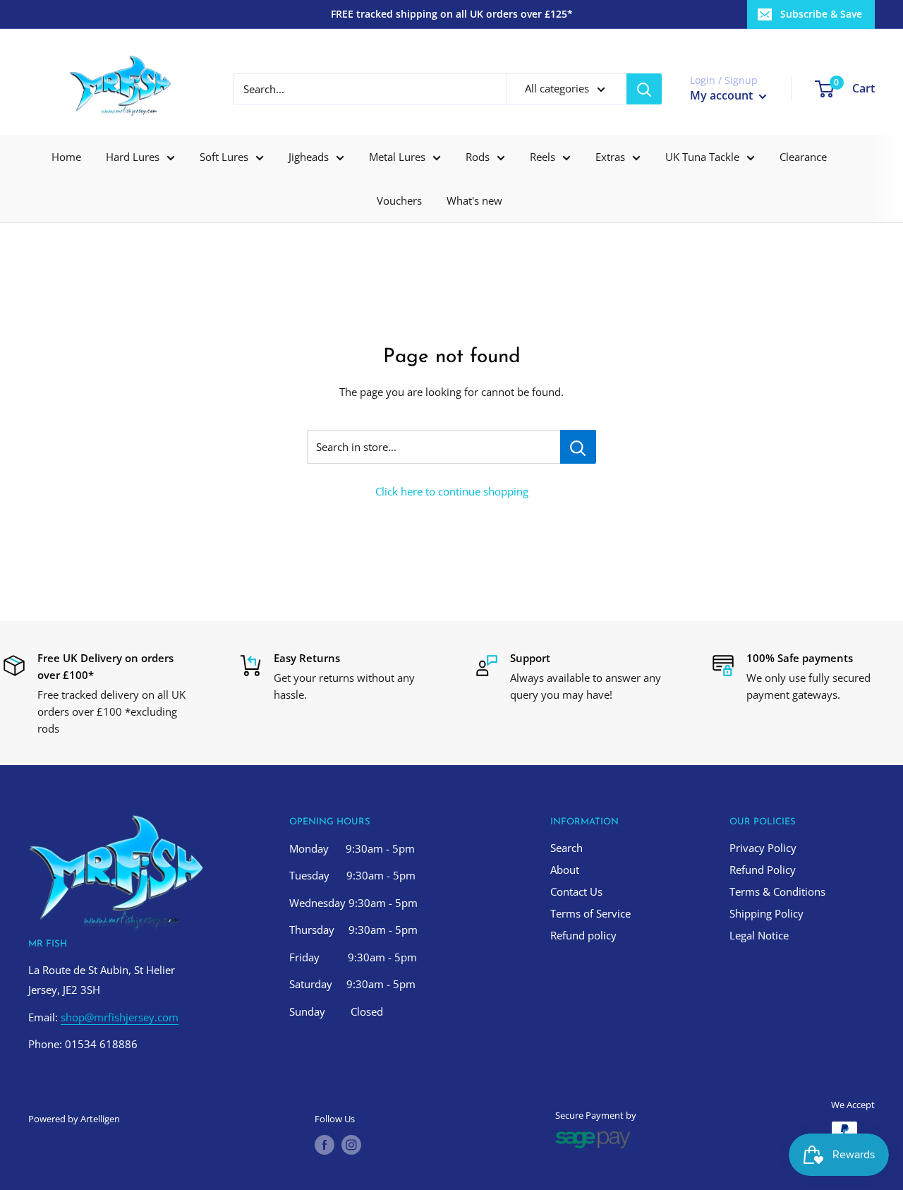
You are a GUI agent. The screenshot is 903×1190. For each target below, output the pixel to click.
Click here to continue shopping (451, 491)
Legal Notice (759, 935)
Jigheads (309, 157)
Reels (542, 157)
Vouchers (399, 200)
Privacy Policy (762, 848)
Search (566, 848)
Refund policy (583, 935)
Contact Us (576, 891)
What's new (474, 200)
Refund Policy (762, 870)
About (564, 870)
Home (66, 157)
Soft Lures (224, 157)
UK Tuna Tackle (702, 157)
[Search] (644, 88)
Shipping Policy (766, 913)
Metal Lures (397, 157)
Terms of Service (590, 913)
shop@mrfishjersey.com (119, 1017)
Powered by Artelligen (74, 1118)
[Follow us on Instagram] (351, 1145)
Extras (610, 157)
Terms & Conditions (777, 891)
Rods (478, 157)
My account (723, 95)
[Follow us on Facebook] (324, 1145)
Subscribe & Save (821, 13)
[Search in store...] (578, 447)
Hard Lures (132, 157)
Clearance (803, 157)
